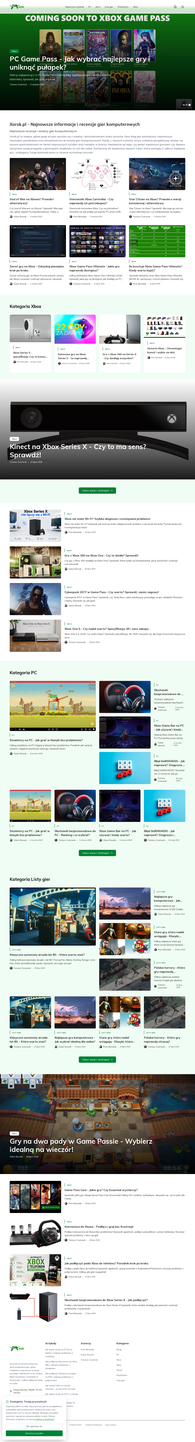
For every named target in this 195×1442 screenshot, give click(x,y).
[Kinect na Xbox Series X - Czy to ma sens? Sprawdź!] (97, 429)
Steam (119, 1370)
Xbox (98, 7)
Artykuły (50, 1343)
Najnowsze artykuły (74, 7)
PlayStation (123, 7)
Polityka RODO (76, 1425)
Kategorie (122, 1343)
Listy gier (109, 7)
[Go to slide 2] (187, 105)
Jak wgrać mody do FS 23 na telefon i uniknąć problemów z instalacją (59, 1353)
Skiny (135, 7)
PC (89, 7)
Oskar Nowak (16, 1156)
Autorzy (86, 1343)
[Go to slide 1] (184, 105)
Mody (119, 1349)
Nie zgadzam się (34, 1426)
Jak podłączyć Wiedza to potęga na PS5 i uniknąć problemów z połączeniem (60, 1377)
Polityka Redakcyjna (93, 1425)
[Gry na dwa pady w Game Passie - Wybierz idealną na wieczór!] (97, 1124)
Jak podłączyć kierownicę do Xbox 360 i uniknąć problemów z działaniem (61, 1365)
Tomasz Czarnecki (18, 84)
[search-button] (175, 6)
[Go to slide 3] (190, 105)
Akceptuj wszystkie (34, 1433)
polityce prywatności (44, 1419)
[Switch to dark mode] (182, 6)
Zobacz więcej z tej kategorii (95, 490)
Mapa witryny (110, 1425)
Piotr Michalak (87, 1349)
